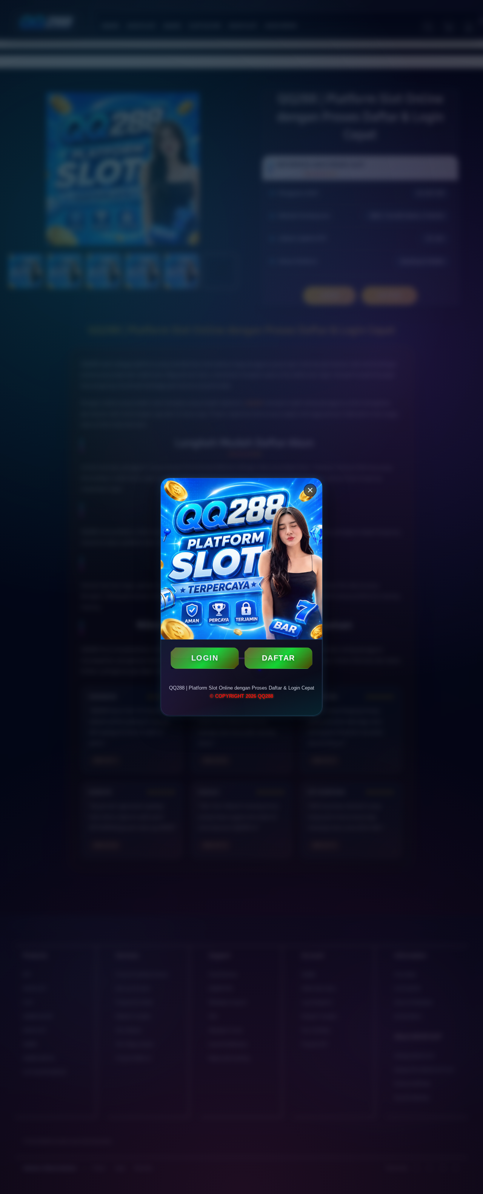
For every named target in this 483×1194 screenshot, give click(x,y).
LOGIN (204, 658)
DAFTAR (278, 658)
